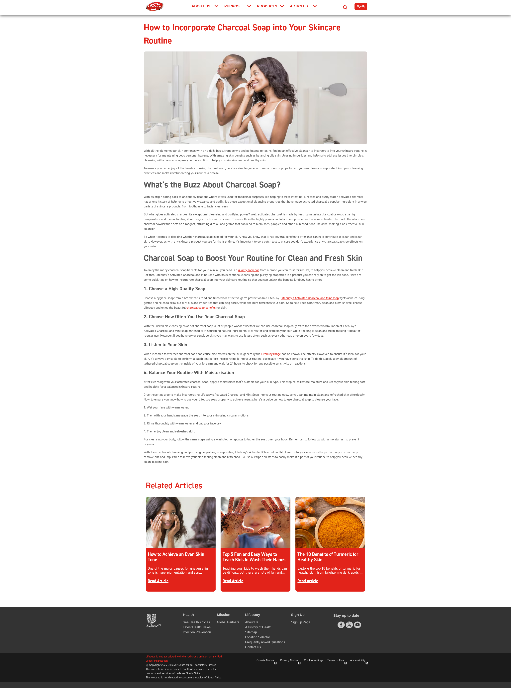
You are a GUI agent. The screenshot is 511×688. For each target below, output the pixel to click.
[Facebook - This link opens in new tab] (341, 625)
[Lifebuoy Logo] (155, 6)
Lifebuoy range (271, 354)
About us (201, 6)
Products (267, 6)
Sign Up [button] (298, 615)
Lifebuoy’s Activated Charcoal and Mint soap (310, 298)
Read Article (158, 580)
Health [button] (188, 615)
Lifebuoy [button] (252, 615)
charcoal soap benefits (201, 308)
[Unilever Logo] (153, 620)
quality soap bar (248, 270)
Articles (299, 6)
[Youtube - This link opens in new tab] (357, 625)
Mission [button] (223, 615)
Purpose (233, 6)
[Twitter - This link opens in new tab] (349, 625)
